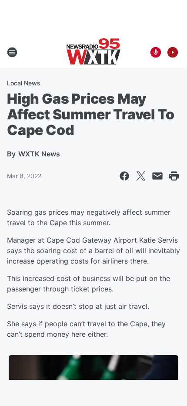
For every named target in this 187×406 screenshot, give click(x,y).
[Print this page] (174, 176)
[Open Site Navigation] (12, 52)
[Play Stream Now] (172, 52)
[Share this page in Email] (157, 176)
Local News (23, 83)
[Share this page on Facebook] (124, 176)
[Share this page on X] (141, 176)
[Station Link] (93, 52)
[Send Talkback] (155, 52)
